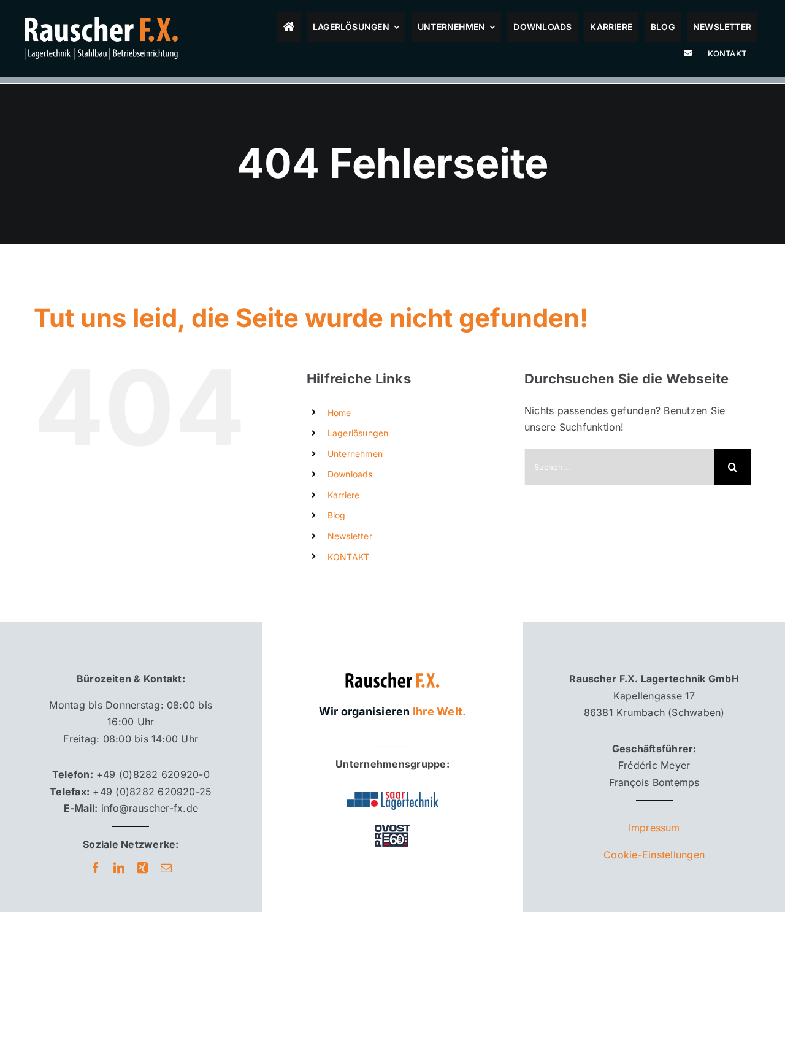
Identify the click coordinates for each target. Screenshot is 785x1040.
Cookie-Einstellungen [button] (654, 855)
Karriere (343, 495)
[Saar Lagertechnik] (392, 796)
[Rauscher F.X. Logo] (392, 666)
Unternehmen (355, 454)
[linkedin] (118, 867)
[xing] (142, 867)
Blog (336, 515)
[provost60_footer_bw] (392, 824)
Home (339, 412)
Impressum (654, 828)
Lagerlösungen (358, 433)
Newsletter (349, 536)
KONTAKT (348, 557)
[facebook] (95, 867)
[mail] (166, 867)
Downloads (350, 474)
